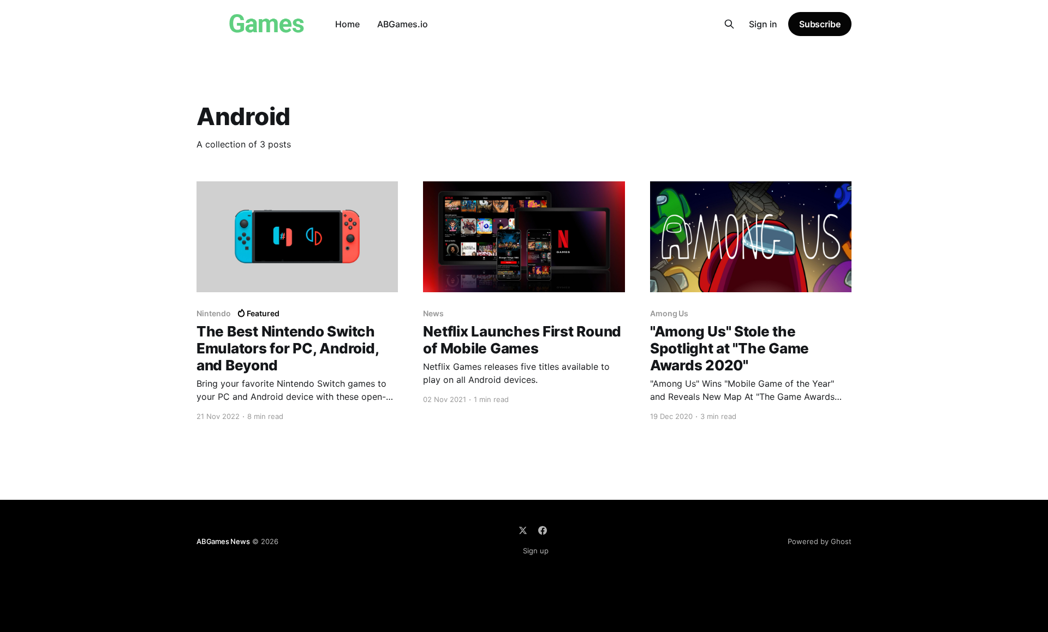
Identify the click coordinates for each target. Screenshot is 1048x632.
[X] (523, 530)
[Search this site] (729, 24)
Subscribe (820, 24)
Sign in (763, 24)
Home (347, 24)
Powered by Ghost (819, 541)
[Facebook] (542, 530)
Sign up (536, 550)
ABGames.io (402, 24)
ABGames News (223, 541)
